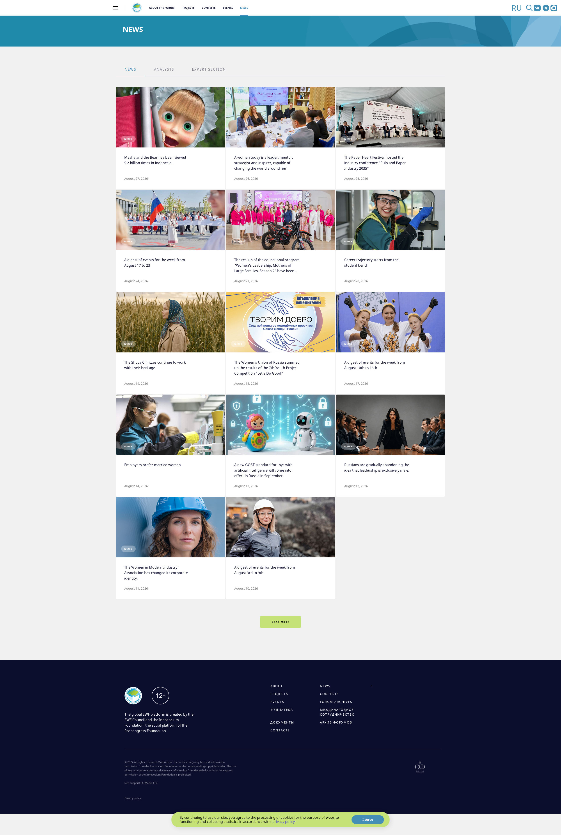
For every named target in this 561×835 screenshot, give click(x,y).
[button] (130, 69)
